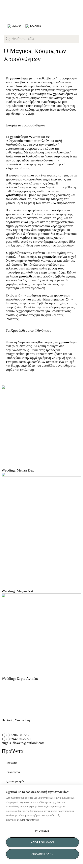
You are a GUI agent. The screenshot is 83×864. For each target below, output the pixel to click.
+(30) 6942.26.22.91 (16, 739)
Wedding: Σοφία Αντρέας (20, 679)
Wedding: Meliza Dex (18, 470)
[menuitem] (14, 26)
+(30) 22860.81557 (15, 735)
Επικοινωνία (13, 772)
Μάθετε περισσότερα (28, 819)
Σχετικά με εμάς (15, 781)
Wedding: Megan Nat (17, 591)
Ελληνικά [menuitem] (35, 25)
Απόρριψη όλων (42, 842)
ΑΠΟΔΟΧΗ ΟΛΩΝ (42, 854)
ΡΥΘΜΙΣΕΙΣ (42, 830)
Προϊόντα (11, 762)
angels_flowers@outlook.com (23, 743)
